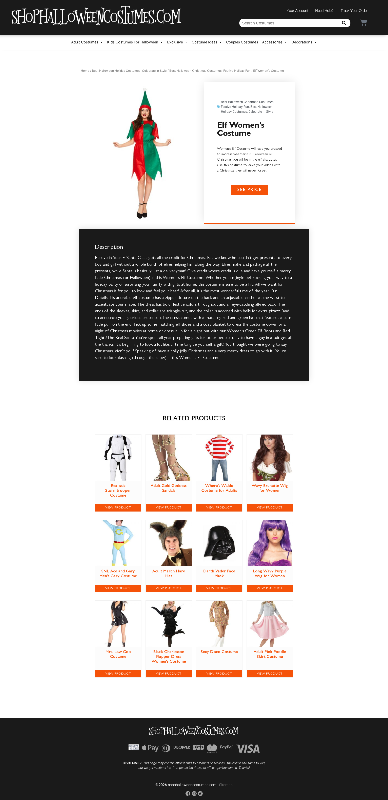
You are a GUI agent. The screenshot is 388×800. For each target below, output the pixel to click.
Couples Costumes (242, 42)
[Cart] (363, 22)
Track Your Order (354, 10)
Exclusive (175, 42)
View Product (118, 507)
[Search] (344, 23)
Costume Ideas (204, 42)
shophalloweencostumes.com (192, 785)
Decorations (301, 42)
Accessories (272, 42)
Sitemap (226, 785)
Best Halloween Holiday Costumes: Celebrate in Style (129, 71)
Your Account (297, 10)
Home (85, 71)
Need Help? (324, 10)
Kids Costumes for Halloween (132, 42)
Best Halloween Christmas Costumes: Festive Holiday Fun (210, 71)
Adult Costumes (84, 42)
